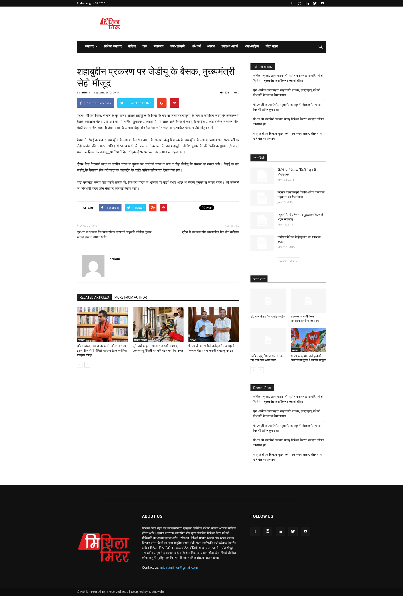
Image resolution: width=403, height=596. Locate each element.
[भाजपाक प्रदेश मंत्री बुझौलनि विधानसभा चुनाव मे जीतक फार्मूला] (308, 340)
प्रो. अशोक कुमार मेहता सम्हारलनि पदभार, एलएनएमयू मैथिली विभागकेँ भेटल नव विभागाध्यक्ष (286, 92)
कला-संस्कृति (177, 46)
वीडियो (132, 46)
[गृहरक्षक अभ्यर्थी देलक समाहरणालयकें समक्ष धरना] (308, 301)
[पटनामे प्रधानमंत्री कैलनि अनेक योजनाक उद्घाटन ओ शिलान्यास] (262, 198)
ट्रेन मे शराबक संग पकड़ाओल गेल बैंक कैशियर (210, 232)
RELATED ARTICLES (94, 297)
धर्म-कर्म (196, 46)
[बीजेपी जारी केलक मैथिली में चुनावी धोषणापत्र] (262, 176)
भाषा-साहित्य (252, 46)
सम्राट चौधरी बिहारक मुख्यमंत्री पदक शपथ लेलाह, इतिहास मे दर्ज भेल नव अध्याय (287, 136)
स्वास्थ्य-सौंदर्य (230, 46)
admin (85, 92)
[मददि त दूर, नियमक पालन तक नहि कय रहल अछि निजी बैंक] (268, 340)
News (193, 340)
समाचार (89, 46)
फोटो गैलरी (272, 46)
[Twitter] (314, 3)
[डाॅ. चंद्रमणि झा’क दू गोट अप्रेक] (268, 301)
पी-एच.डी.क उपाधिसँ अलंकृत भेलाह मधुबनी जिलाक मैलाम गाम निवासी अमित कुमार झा (287, 107)
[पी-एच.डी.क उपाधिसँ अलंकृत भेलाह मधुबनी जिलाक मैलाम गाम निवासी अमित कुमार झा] (213, 324)
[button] (320, 47)
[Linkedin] (307, 3)
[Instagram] (299, 3)
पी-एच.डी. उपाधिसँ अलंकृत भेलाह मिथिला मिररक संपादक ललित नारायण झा (288, 121)
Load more (286, 261)
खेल (144, 46)
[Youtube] (322, 3)
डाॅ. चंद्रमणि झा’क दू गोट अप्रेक (267, 316)
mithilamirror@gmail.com (179, 567)
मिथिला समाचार (113, 46)
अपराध (211, 46)
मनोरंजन (158, 46)
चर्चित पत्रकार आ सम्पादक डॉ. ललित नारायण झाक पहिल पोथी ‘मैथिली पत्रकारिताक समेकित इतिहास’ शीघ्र (102, 350)
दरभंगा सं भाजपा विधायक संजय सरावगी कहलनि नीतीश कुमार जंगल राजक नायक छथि (114, 234)
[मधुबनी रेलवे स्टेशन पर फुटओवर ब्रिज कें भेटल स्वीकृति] (262, 220)
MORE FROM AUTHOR (131, 297)
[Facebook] (291, 3)
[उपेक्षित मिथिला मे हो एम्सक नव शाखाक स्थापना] (262, 243)
